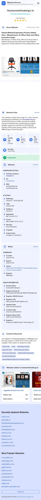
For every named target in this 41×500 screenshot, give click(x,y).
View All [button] (36, 112)
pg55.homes (6, 467)
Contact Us (20, 492)
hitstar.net (5, 483)
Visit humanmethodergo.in (20, 14)
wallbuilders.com (8, 464)
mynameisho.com (8, 446)
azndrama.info (7, 474)
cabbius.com (6, 480)
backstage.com (7, 461)
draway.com (6, 436)
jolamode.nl (6, 420)
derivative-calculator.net (11, 487)
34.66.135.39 (10, 181)
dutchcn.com (6, 433)
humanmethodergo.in (29, 119)
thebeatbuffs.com (8, 430)
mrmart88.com (7, 458)
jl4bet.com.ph (7, 470)
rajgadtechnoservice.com (13, 390)
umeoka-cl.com (7, 442)
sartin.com (5, 417)
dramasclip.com (7, 477)
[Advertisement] (20, 51)
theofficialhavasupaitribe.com (13, 423)
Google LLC (10, 176)
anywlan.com (7, 426)
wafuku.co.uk (7, 439)
